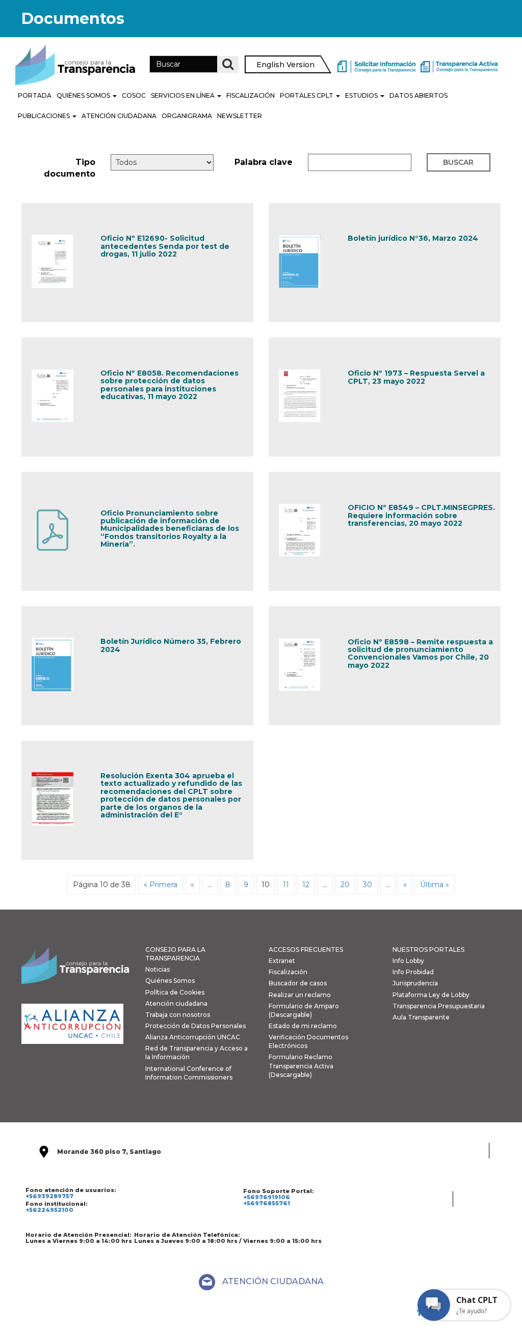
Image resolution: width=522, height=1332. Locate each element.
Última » (434, 884)
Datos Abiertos (418, 95)
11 (286, 884)
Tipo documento (69, 168)
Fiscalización (250, 95)
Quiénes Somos (84, 95)
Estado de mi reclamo (303, 1026)
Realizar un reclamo (300, 995)
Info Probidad (413, 972)
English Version (285, 64)
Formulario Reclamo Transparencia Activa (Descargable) (301, 1065)
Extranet (282, 961)
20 (345, 884)
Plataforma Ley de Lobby (431, 995)
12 (305, 884)
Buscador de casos (298, 983)
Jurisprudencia (415, 983)
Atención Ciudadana (119, 116)
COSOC (134, 95)
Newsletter (239, 116)
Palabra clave (263, 162)
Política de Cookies (174, 992)
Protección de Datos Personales (195, 1026)
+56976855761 (266, 1203)
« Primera (160, 884)
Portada (34, 95)
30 (367, 884)
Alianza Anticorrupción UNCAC (192, 1037)
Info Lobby (408, 961)
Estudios (362, 95)
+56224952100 (49, 1209)
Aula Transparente (421, 1017)
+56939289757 (49, 1196)
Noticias (157, 969)
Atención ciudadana (176, 1003)
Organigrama (187, 116)
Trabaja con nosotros (177, 1014)
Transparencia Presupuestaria (439, 1006)
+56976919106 (266, 1197)
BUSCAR (458, 162)
